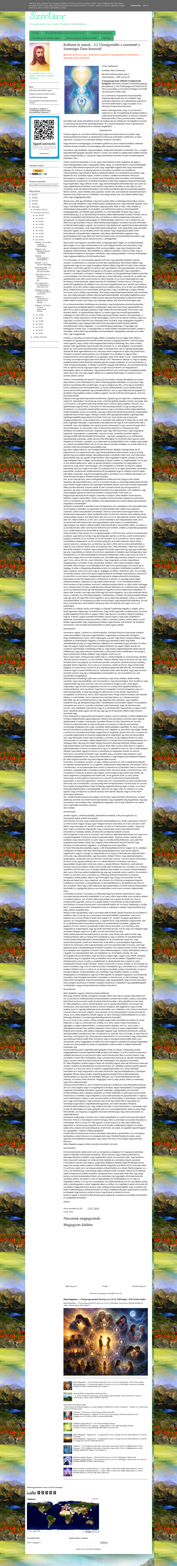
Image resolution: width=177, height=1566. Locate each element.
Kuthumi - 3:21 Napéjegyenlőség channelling (42, 251)
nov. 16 (38, 237)
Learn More (136, 5)
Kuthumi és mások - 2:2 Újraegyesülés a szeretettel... (43, 292)
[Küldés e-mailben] (89, 1208)
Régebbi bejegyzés (139, 1286)
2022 (34, 207)
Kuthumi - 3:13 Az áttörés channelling (43, 264)
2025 (34, 198)
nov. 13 (38, 315)
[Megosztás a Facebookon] (96, 1208)
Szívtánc (47, 16)
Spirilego (107, 38)
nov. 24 (38, 218)
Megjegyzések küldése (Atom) (111, 1293)
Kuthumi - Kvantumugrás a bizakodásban (42, 258)
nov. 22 (38, 224)
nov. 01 (38, 333)
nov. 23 (38, 221)
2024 (34, 201)
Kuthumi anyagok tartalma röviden (81, 38)
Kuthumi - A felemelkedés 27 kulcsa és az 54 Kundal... (42, 299)
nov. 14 (38, 240)
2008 (71, 1212)
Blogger (98, 1549)
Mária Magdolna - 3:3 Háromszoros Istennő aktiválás (43, 270)
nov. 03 (38, 327)
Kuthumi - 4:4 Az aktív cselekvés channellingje (43, 244)
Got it (145, 5)
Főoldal (35, 33)
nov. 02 (38, 330)
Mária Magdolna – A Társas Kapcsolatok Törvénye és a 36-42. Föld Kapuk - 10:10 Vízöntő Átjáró (104, 1299)
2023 (34, 204)
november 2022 (39, 213)
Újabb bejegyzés (71, 1286)
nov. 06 (38, 324)
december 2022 (39, 210)
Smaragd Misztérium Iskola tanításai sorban (65, 33)
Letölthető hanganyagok (101, 33)
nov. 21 (38, 228)
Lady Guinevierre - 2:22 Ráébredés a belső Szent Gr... (42, 285)
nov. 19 (38, 234)
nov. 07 (38, 321)
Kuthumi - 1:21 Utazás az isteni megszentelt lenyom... (43, 308)
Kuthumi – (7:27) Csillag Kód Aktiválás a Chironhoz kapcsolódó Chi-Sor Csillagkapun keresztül (107, 1446)
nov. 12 (38, 318)
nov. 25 (38, 215)
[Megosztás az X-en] (93, 1208)
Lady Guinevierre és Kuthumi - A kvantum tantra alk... (42, 277)
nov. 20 (38, 231)
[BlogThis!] (91, 1208)
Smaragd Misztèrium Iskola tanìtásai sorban (90, 1393)
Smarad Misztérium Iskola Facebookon (43, 185)
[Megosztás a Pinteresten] (98, 1208)
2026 (34, 195)
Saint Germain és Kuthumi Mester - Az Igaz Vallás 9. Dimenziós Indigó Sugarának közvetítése (108, 1469)
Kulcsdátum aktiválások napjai (46, 38)
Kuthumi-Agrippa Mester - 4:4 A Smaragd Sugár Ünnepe (94, 1424)
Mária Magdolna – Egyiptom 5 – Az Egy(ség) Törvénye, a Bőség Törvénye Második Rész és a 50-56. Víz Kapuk (110, 1436)
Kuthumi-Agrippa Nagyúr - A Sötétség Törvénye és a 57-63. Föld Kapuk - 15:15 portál (104, 1457)
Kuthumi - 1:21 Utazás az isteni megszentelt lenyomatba (94, 1412)
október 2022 (39, 337)
